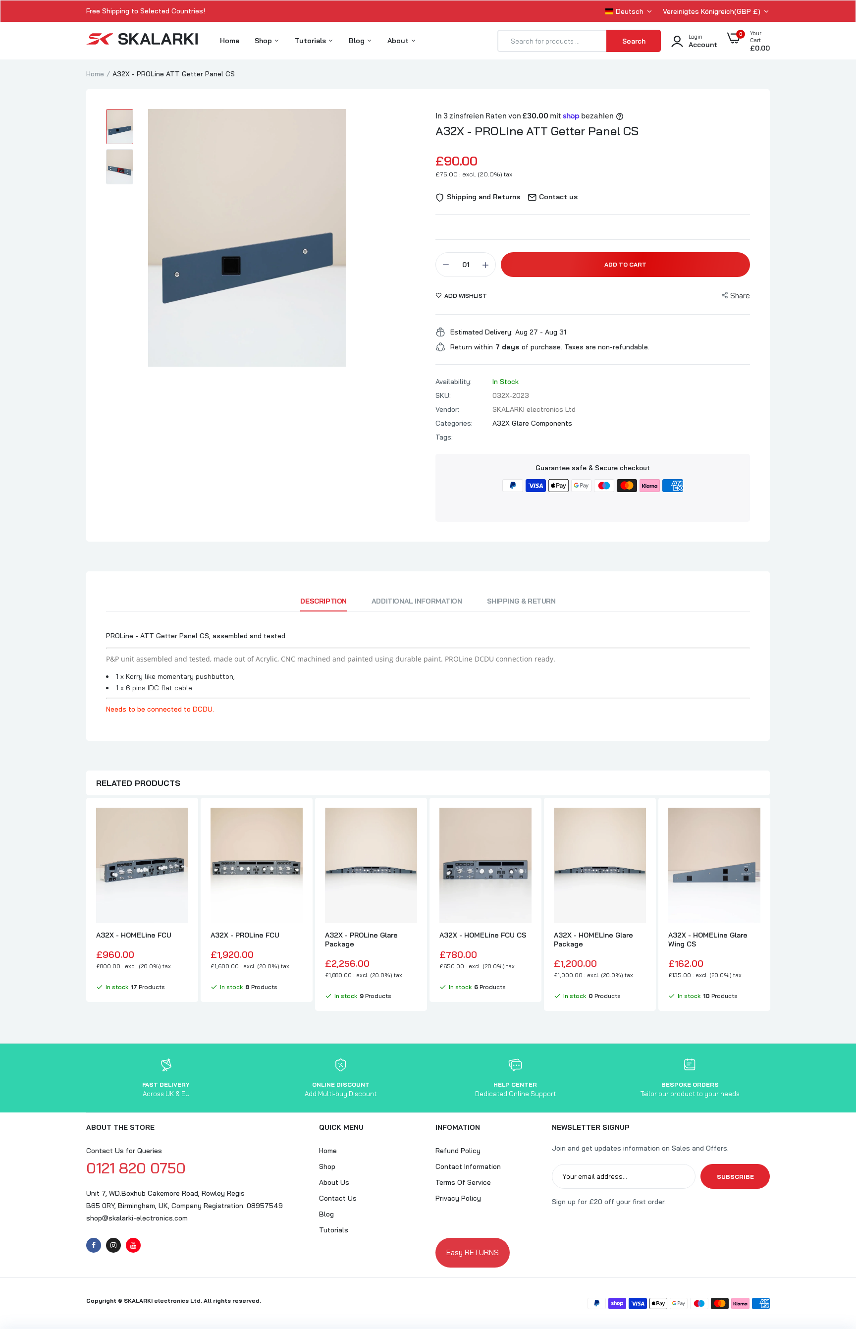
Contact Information (468, 1166)
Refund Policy (458, 1150)
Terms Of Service (463, 1182)
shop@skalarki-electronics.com (137, 1218)
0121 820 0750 (136, 1168)
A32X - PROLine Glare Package (361, 939)
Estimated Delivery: (481, 332)
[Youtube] (133, 1245)
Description (323, 601)
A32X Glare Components (532, 423)
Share (740, 295)
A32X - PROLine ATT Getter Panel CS (537, 130)
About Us (334, 1182)
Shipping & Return (521, 601)
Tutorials (311, 40)
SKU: (443, 395)
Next (769, 905)
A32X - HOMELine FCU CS (482, 935)
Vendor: (447, 409)
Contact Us (338, 1198)
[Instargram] (113, 1245)
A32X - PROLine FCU (245, 935)
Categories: (454, 423)
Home (230, 40)
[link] (179, 824)
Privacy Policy (458, 1198)
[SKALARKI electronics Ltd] (142, 41)
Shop (264, 40)
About (399, 40)
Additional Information (417, 601)
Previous (86, 905)
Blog (358, 40)
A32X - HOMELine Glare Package (593, 939)
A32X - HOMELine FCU (133, 935)
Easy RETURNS (472, 1252)
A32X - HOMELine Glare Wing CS (708, 939)
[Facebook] (93, 1245)
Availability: (453, 381)
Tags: (444, 437)
